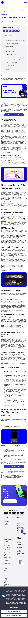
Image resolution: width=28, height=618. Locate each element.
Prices (7, 539)
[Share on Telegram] (13, 31)
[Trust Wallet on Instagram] (10, 513)
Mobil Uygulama (6, 520)
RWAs (20, 530)
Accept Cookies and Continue (14, 615)
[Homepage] (2, 2)
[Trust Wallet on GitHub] (7, 513)
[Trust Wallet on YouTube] (23, 513)
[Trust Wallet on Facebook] (5, 513)
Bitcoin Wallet (7, 545)
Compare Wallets (6, 574)
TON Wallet (7, 552)
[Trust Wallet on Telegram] (18, 513)
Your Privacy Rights (14, 607)
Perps (20, 532)
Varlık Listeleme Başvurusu (19, 550)
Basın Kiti (6, 566)
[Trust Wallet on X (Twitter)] (13, 513)
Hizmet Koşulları (6, 579)
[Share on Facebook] (4, 31)
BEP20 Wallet (7, 557)
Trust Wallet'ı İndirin (10, 501)
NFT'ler (18, 525)
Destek (5, 576)
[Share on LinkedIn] (15, 31)
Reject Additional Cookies (14, 611)
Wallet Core (20, 544)
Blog (5, 570)
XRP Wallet (7, 551)
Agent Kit (20, 554)
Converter (6, 541)
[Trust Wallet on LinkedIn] (21, 513)
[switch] (25, 2)
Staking (18, 523)
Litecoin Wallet (6, 555)
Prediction (21, 533)
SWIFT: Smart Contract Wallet (21, 528)
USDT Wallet (7, 547)
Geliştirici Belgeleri (19, 542)
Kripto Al (19, 520)
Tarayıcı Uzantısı (6, 523)
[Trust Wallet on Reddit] (15, 513)
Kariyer (5, 565)
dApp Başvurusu (19, 546)
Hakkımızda (7, 563)
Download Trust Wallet (14, 114)
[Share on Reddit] (10, 31)
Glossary (6, 572)
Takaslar (19, 521)
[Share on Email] (18, 31)
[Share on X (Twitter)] (7, 31)
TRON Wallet (7, 549)
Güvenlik (6, 568)
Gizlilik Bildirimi (6, 582)
